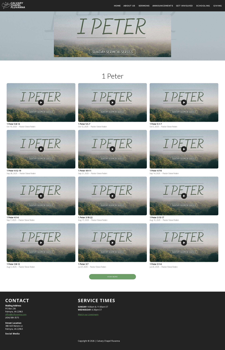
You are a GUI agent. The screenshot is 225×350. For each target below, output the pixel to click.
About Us (130, 5)
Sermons (144, 5)
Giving (217, 5)
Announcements (162, 5)
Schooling (203, 5)
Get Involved (184, 5)
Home (117, 5)
